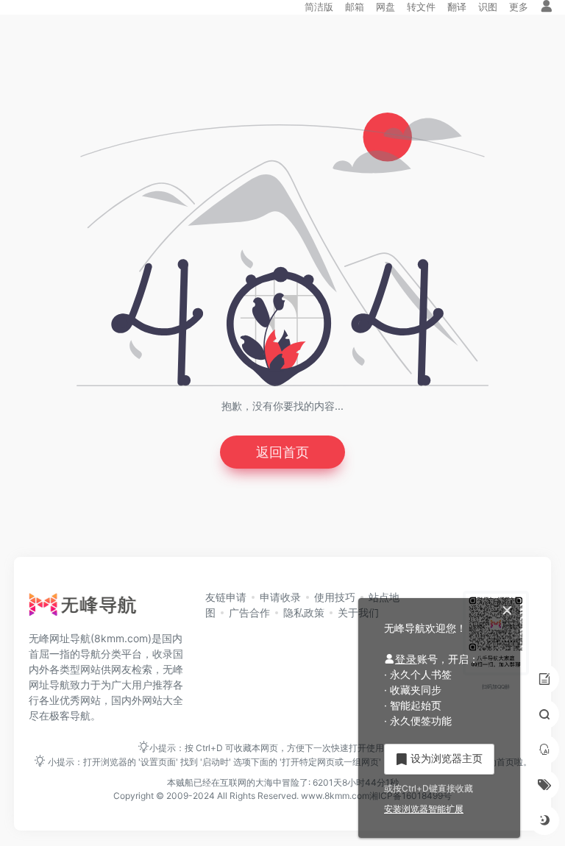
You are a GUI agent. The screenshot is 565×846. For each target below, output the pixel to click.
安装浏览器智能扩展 (423, 808)
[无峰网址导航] (87, 608)
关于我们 (358, 612)
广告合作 (249, 612)
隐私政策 (303, 612)
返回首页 (282, 452)
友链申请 (225, 597)
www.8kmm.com (334, 795)
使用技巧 (334, 597)
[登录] (546, 7)
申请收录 (280, 597)
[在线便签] (544, 679)
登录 (406, 659)
